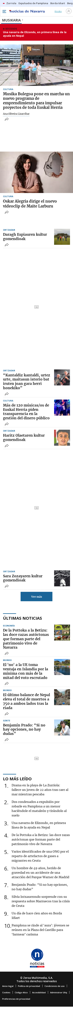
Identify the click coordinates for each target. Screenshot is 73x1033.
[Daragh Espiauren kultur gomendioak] (62, 237)
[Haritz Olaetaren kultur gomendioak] (62, 438)
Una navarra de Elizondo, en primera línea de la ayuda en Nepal (34, 34)
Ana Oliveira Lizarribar (16, 113)
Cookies (6, 992)
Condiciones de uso (55, 986)
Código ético (21, 992)
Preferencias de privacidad (16, 998)
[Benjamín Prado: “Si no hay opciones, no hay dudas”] (62, 727)
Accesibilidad (39, 992)
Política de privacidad (29, 986)
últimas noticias (22, 618)
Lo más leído (17, 778)
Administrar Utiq (58, 992)
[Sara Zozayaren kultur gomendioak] (62, 578)
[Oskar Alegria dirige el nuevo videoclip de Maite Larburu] (36, 172)
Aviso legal (7, 986)
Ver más (36, 596)
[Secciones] (4, 11)
